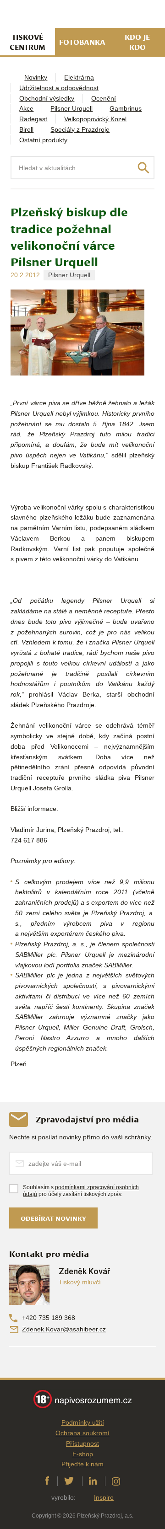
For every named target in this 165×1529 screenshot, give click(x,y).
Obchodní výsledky (46, 98)
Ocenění (103, 98)
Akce (26, 108)
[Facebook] (47, 1481)
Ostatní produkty (43, 140)
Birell (26, 129)
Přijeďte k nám (82, 1464)
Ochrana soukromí (82, 1433)
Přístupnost (82, 1443)
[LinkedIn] (93, 1481)
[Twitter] (69, 1481)
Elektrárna (79, 77)
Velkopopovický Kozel (95, 119)
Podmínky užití (82, 1422)
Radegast (33, 119)
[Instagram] (116, 1481)
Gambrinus (126, 108)
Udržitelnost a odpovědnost (59, 87)
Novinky (35, 77)
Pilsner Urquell (71, 108)
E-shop (82, 1454)
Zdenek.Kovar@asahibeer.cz (64, 1329)
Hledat (143, 168)
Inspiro (104, 1497)
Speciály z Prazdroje (80, 129)
